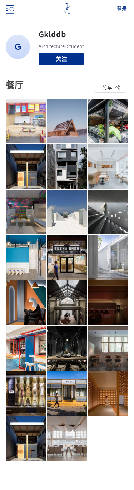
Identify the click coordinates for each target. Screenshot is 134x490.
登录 (122, 8)
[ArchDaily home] (67, 8)
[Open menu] (9, 9)
